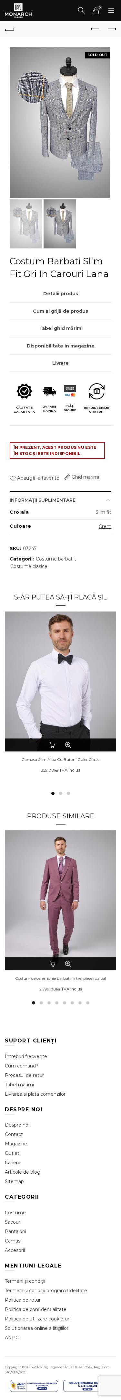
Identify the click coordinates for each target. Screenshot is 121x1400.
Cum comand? (21, 1066)
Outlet (12, 1153)
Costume (15, 1213)
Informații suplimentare (43, 500)
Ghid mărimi (85, 477)
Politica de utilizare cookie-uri (37, 1319)
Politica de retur (23, 1300)
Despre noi (17, 1125)
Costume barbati (55, 559)
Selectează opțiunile (53, 744)
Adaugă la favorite (38, 478)
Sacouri (13, 1222)
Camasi (13, 1241)
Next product (111, 29)
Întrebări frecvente (26, 1056)
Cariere (13, 1163)
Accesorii (15, 1250)
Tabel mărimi (19, 1085)
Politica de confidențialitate (35, 1309)
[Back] (10, 29)
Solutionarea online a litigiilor (36, 1328)
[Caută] (81, 10)
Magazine (16, 1144)
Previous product (95, 29)
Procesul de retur (24, 1075)
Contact (14, 1134)
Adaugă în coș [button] (53, 963)
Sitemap (14, 1181)
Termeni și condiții (25, 1281)
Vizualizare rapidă (68, 744)
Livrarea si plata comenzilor (35, 1094)
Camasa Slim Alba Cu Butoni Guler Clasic (60, 759)
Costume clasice (28, 566)
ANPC (12, 1338)
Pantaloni (15, 1231)
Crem (105, 526)
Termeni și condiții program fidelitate (46, 1290)
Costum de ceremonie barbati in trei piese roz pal (60, 978)
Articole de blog (22, 1172)
